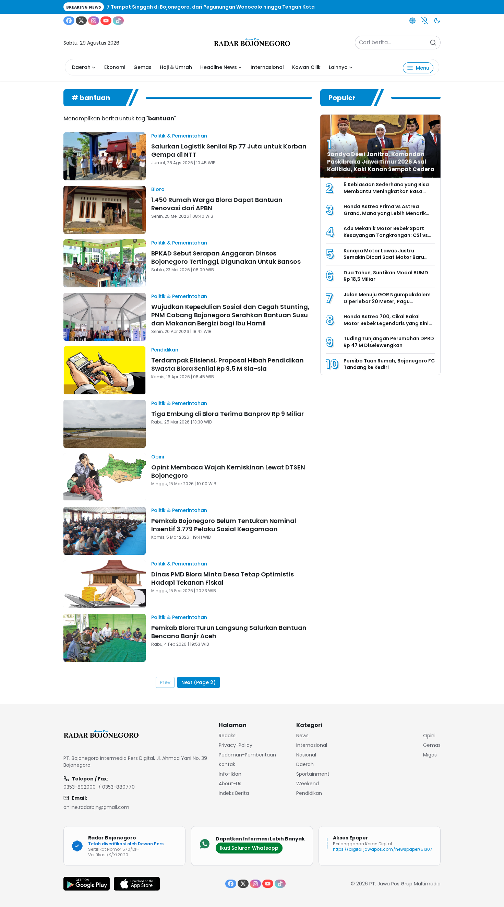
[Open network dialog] (412, 20)
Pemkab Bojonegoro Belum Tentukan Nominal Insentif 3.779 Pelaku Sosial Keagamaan (223, 524)
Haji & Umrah (176, 67)
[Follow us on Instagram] (93, 20)
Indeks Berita (234, 793)
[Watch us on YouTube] (105, 20)
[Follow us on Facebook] (68, 20)
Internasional (267, 67)
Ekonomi (114, 67)
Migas (430, 754)
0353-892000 (79, 787)
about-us (230, 783)
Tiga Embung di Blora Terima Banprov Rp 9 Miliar (227, 413)
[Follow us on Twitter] (81, 20)
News (302, 735)
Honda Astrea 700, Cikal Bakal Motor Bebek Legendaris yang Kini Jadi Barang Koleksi (386, 323)
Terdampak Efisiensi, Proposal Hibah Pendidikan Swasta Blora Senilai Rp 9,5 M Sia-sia (227, 364)
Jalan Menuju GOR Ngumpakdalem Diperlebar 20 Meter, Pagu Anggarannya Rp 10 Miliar (387, 301)
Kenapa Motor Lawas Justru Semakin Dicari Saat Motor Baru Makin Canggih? (384, 257)
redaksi (228, 735)
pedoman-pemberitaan (247, 754)
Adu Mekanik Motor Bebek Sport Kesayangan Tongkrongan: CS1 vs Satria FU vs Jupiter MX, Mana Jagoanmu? (386, 238)
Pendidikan (164, 349)
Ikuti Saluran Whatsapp (249, 848)
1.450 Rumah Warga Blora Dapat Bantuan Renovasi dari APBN (217, 203)
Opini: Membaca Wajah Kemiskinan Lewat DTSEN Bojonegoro (228, 471)
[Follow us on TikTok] (118, 20)
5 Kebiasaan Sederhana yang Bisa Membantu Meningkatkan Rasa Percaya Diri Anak (386, 191)
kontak (227, 764)
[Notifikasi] (425, 20)
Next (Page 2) (198, 682)
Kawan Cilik (306, 67)
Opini (157, 456)
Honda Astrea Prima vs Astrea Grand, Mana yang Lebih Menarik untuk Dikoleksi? (385, 213)
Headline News (218, 67)
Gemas (142, 67)
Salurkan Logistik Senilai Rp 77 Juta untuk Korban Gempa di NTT (229, 150)
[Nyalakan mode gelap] (437, 20)
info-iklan (230, 774)
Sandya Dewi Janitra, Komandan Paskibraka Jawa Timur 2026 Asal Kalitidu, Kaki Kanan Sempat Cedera (381, 161)
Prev (165, 682)
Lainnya (338, 67)
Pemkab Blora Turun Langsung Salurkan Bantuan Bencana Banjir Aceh (229, 631)
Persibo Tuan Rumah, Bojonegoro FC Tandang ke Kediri (389, 364)
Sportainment (312, 774)
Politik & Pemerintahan (179, 135)
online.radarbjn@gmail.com (96, 807)
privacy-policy (235, 745)
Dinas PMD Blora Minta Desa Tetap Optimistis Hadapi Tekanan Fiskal (222, 578)
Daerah (81, 67)
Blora (158, 189)
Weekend (307, 783)
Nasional (306, 754)
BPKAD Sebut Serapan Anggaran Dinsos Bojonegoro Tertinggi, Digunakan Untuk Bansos (226, 257)
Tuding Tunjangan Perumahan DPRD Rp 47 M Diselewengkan (389, 342)
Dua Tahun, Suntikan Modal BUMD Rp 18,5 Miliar (386, 276)
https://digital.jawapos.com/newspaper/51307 (382, 849)
